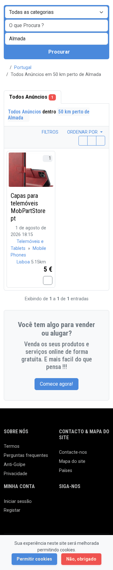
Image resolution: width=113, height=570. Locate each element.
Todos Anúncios (31, 97)
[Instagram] (81, 504)
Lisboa (24, 262)
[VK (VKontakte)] (90, 514)
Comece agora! (56, 384)
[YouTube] (72, 514)
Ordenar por (83, 132)
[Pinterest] (99, 504)
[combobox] (56, 39)
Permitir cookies (34, 558)
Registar (12, 510)
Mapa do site (72, 461)
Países (65, 470)
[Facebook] (63, 504)
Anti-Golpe (14, 464)
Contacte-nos (73, 452)
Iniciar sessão (18, 501)
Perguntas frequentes (26, 455)
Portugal (22, 67)
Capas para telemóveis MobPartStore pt (28, 207)
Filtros (49, 132)
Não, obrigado (81, 558)
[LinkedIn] (90, 504)
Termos (11, 446)
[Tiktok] (63, 514)
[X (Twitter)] (72, 504)
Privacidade (15, 473)
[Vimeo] (81, 514)
